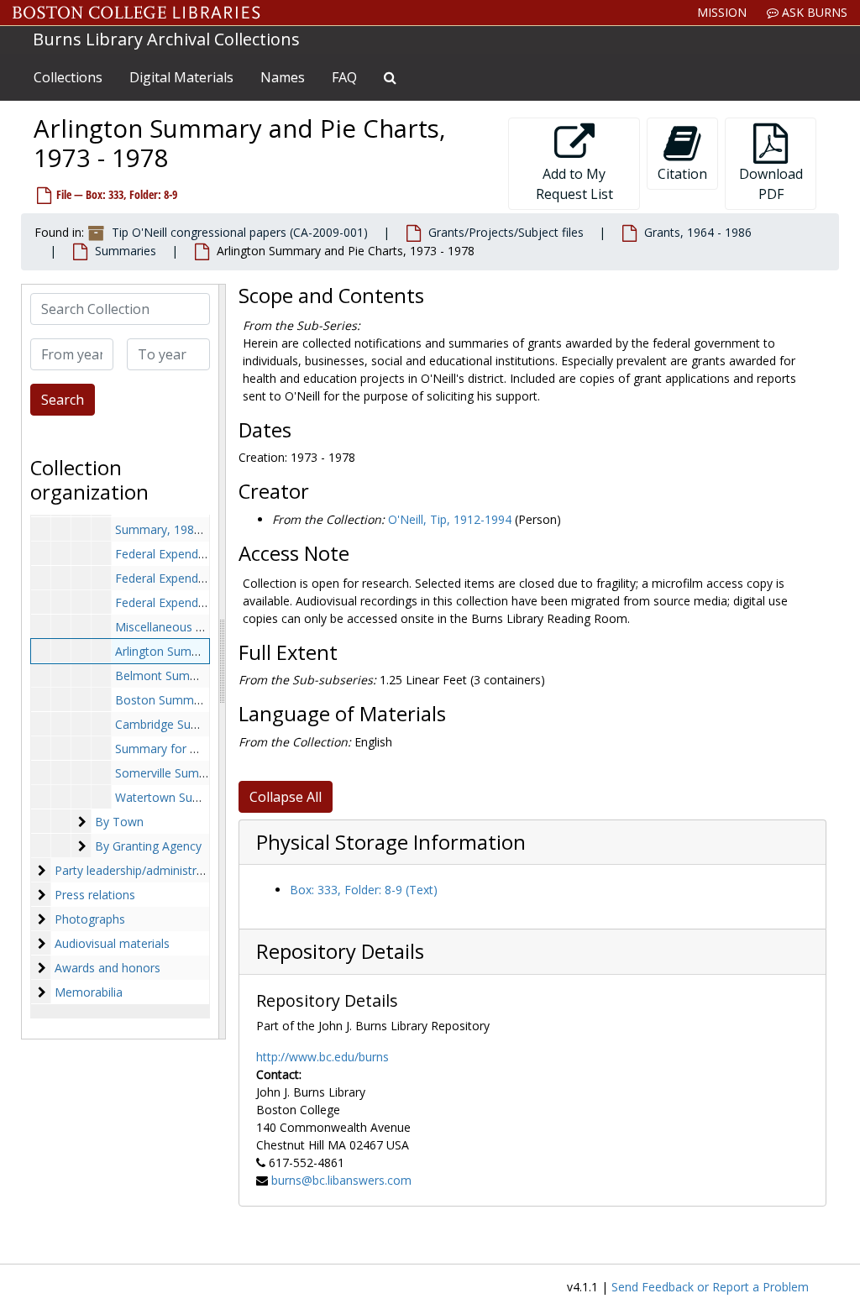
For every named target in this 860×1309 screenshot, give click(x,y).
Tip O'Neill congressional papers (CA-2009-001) (240, 232)
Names (282, 77)
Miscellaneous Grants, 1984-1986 (205, 627)
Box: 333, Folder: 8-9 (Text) (364, 890)
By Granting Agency (148, 846)
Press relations (95, 895)
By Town (119, 822)
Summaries (125, 251)
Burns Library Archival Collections (166, 39)
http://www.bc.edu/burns (322, 1057)
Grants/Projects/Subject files (506, 232)
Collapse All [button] (285, 797)
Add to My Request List (574, 184)
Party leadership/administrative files (151, 870)
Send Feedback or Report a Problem (710, 1287)
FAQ (344, 77)
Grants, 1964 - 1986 (698, 232)
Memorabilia (89, 992)
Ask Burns (813, 12)
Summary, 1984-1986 (173, 529)
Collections (68, 77)
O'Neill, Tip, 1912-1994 (449, 519)
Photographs (90, 919)
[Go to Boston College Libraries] (136, 12)
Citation (682, 174)
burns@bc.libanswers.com (341, 1180)
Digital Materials (181, 77)
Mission (722, 12)
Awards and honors (107, 968)
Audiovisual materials (112, 943)
